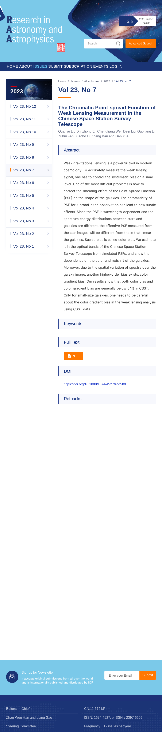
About (25, 66)
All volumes (91, 81)
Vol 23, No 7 (123, 81)
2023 (107, 81)
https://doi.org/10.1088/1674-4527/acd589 (95, 384)
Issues (40, 66)
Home (12, 66)
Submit (55, 66)
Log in (115, 66)
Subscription (78, 66)
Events (100, 66)
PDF (75, 356)
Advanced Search (141, 43)
